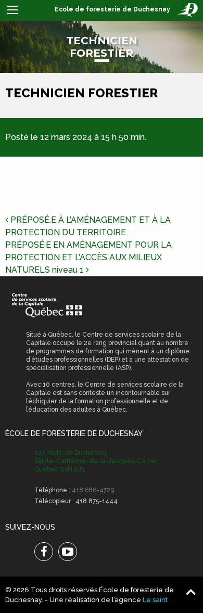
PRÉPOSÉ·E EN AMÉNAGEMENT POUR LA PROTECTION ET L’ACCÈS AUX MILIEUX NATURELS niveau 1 (88, 257)
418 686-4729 (93, 490)
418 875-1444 (96, 501)
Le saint (155, 600)
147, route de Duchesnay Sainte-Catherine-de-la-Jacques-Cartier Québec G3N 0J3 (95, 461)
